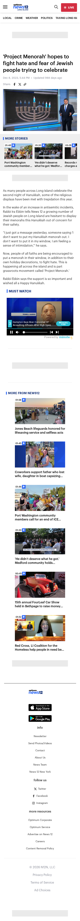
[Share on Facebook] (14, 84)
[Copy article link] (24, 84)
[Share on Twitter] (19, 84)
